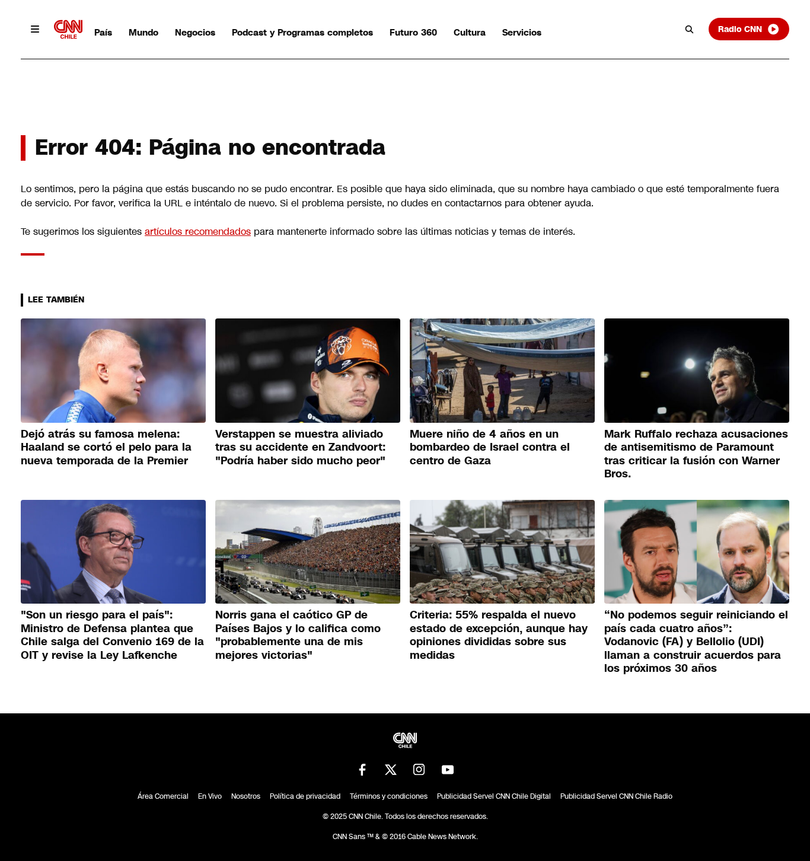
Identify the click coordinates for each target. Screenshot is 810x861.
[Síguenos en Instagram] (419, 769)
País (103, 32)
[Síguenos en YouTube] (447, 769)
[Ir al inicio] (68, 29)
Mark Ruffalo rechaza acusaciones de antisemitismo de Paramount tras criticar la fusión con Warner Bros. (696, 454)
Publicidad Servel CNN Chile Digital (494, 796)
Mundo (143, 32)
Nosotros (245, 796)
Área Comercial (163, 796)
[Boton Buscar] (689, 29)
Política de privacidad (305, 796)
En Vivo (210, 796)
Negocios (195, 32)
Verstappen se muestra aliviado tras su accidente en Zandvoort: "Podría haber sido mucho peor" (300, 447)
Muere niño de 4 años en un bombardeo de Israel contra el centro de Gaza (490, 447)
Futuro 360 (413, 32)
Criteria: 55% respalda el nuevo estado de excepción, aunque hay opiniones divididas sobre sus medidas (499, 635)
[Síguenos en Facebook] (362, 769)
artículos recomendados (198, 231)
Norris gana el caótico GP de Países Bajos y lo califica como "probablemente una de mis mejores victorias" (298, 635)
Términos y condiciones (389, 796)
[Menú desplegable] (35, 29)
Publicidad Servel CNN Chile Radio (616, 796)
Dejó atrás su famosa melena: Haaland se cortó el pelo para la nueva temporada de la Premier (106, 447)
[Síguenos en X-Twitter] (390, 769)
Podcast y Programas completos (302, 32)
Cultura (470, 32)
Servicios (521, 32)
